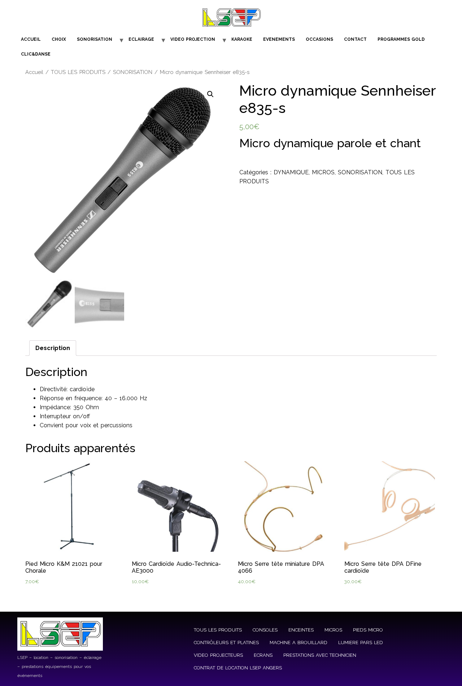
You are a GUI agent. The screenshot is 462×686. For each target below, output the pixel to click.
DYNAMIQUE (291, 172)
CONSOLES (265, 630)
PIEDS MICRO (368, 630)
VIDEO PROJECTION (192, 39)
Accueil (34, 72)
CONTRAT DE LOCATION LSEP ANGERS (238, 667)
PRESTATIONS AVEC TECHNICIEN (319, 655)
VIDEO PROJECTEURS (218, 655)
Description (52, 348)
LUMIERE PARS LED (360, 642)
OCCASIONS (319, 39)
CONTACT (355, 39)
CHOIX (59, 39)
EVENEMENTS (279, 39)
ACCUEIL (31, 39)
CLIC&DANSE (36, 54)
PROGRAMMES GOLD (401, 39)
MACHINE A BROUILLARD (298, 642)
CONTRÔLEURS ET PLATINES (226, 642)
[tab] (52, 348)
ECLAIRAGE (141, 39)
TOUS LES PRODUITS (78, 72)
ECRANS (263, 655)
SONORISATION (94, 39)
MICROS (323, 172)
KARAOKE (241, 39)
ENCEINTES (301, 630)
